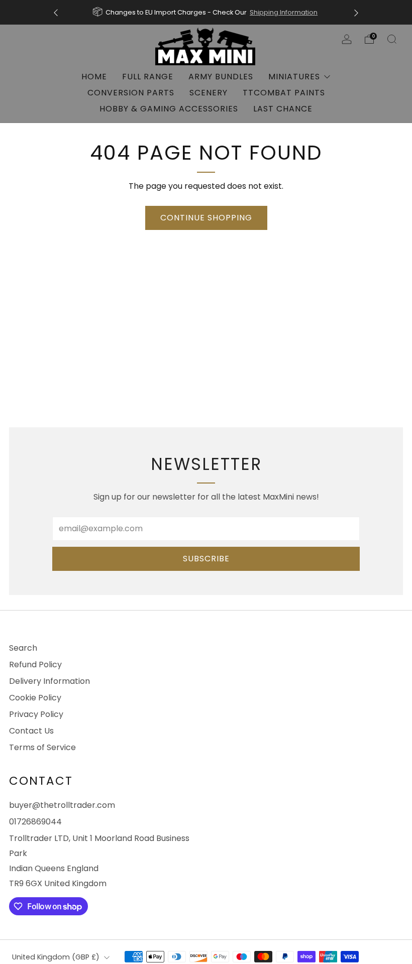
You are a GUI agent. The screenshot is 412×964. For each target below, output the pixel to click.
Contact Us (31, 731)
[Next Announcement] (356, 12)
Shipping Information (284, 12)
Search (23, 648)
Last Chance (283, 108)
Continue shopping (206, 217)
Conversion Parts (130, 92)
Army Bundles (220, 76)
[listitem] (206, 12)
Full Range (147, 76)
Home (94, 76)
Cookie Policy (35, 697)
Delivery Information (49, 681)
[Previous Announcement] (55, 12)
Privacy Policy (36, 714)
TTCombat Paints (284, 92)
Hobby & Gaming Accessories (168, 108)
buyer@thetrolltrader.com (62, 805)
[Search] (392, 39)
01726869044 (35, 821)
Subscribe (206, 558)
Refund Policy (35, 664)
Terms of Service (42, 747)
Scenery (208, 92)
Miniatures (294, 76)
